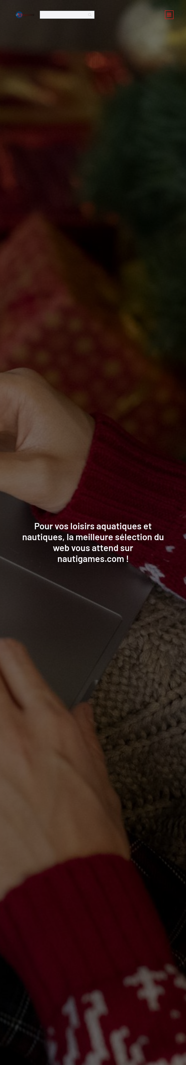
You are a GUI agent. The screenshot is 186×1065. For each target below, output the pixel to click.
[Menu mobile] (169, 14)
